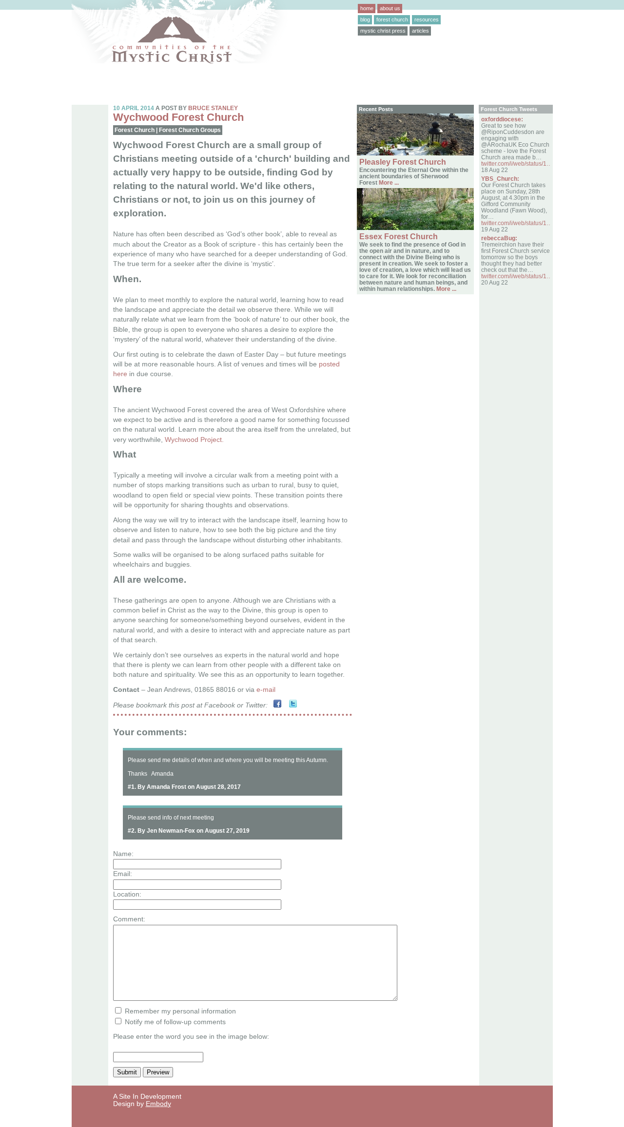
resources (426, 19)
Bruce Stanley (213, 108)
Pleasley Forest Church (402, 162)
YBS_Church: (500, 178)
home (366, 8)
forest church (392, 19)
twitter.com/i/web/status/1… (516, 163)
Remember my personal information (179, 1011)
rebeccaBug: (499, 238)
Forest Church (135, 130)
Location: (127, 894)
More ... (388, 182)
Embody (158, 1104)
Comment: (129, 919)
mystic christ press (383, 31)
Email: (122, 874)
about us (390, 8)
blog (365, 19)
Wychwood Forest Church (178, 117)
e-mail (265, 689)
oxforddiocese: (502, 119)
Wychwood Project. (194, 439)
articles (420, 31)
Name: (123, 854)
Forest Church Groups (190, 130)
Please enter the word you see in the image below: (191, 1036)
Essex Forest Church (398, 236)
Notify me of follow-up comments (174, 1022)
